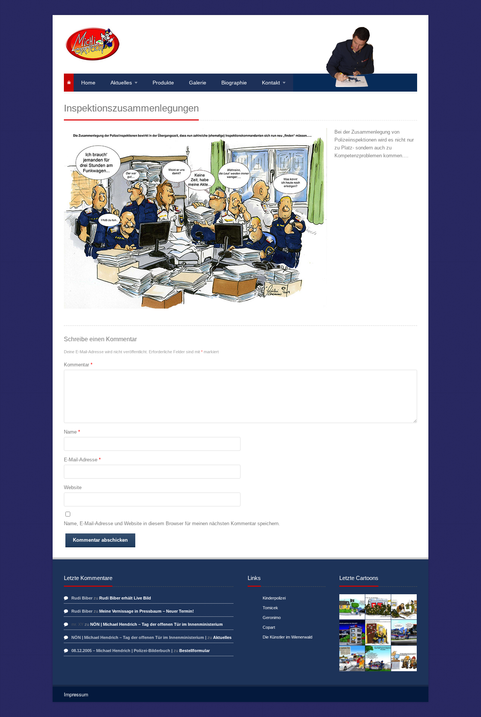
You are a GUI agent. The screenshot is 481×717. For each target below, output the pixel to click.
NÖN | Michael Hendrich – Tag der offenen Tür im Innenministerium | (138, 637)
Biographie (234, 83)
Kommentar (78, 365)
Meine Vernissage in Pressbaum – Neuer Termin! (146, 611)
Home (88, 83)
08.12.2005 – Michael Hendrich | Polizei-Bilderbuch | (121, 650)
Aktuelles (121, 83)
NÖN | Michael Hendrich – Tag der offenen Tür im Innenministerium (156, 624)
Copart (269, 627)
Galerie (197, 83)
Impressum (76, 694)
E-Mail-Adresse (82, 459)
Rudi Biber (81, 598)
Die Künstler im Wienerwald (287, 637)
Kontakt (271, 83)
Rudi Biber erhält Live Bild (125, 598)
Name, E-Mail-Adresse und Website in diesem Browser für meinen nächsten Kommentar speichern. (172, 523)
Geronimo (272, 617)
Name (72, 432)
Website (73, 487)
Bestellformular (194, 650)
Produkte (163, 83)
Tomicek (270, 608)
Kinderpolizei (274, 598)
